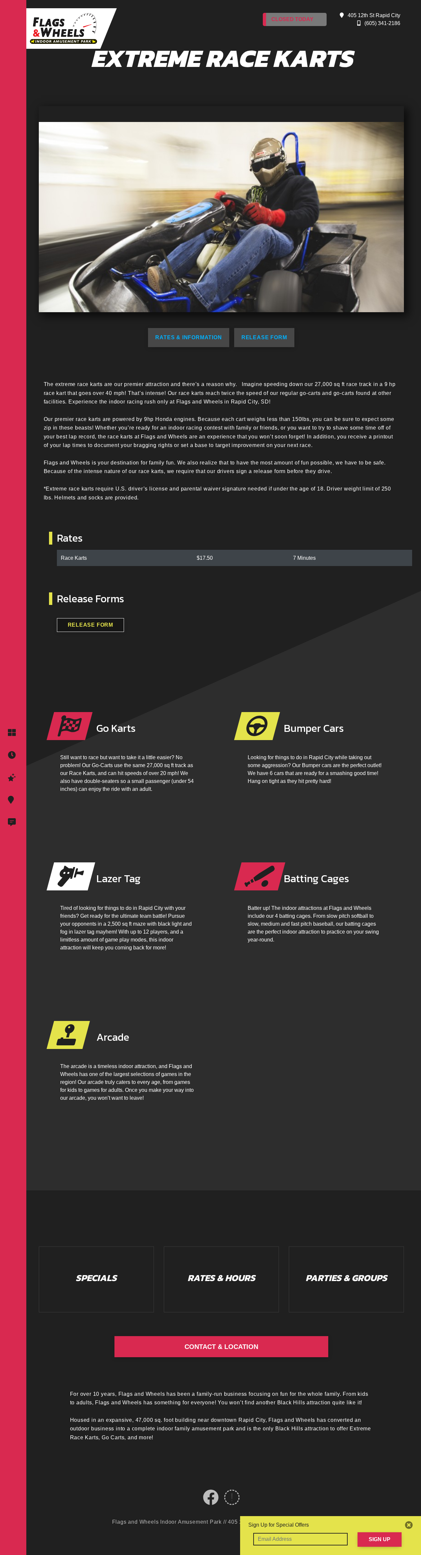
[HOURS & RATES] (13, 755)
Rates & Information (188, 337)
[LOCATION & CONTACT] (13, 800)
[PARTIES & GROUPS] (13, 777)
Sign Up (379, 1539)
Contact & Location (221, 1346)
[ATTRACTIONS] (13, 733)
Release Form (264, 337)
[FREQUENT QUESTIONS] (13, 822)
